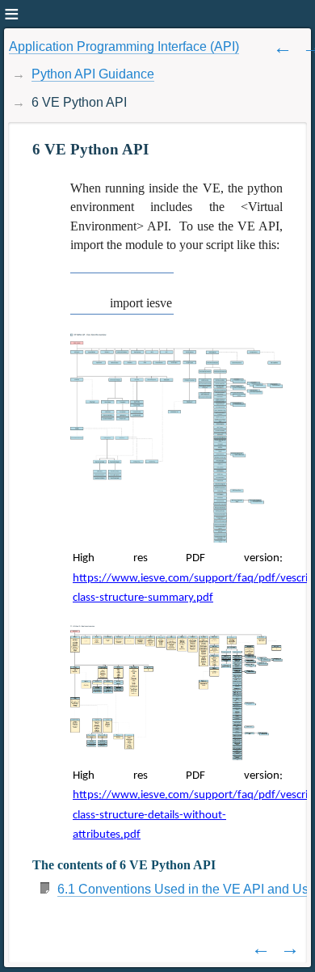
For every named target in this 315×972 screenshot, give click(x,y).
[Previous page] (282, 46)
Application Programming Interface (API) (124, 46)
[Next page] (290, 947)
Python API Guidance (93, 74)
